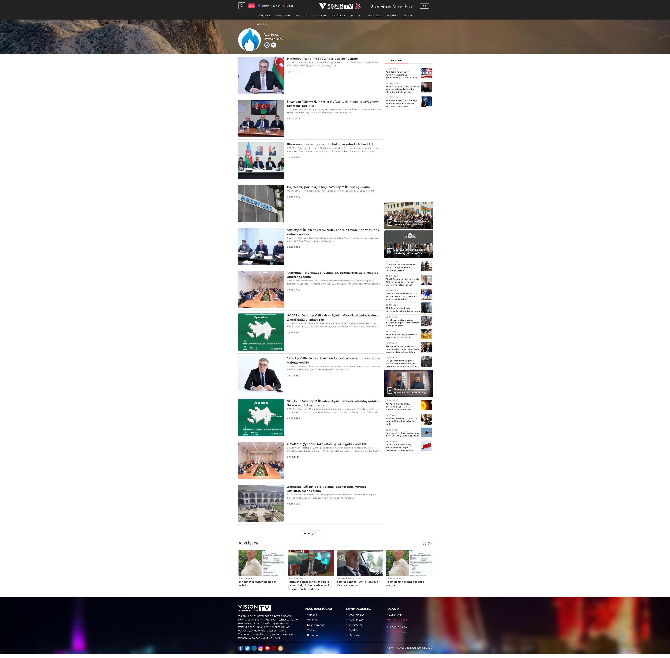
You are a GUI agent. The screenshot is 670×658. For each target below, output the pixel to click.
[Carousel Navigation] (427, 543)
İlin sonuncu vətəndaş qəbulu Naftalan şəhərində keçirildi (330, 144)
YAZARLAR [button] (319, 15)
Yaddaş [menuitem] (311, 630)
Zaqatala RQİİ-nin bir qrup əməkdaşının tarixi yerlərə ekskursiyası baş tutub (326, 489)
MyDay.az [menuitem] (354, 635)
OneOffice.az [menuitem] (356, 615)
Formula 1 (338, 15)
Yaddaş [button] (355, 15)
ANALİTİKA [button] (301, 15)
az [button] (424, 6)
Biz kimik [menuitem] (312, 635)
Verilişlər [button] (283, 15)
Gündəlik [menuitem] (312, 615)
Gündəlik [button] (264, 15)
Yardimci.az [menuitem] (356, 625)
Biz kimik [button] (392, 15)
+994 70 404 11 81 (398, 619)
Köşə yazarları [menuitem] (315, 625)
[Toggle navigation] (241, 5)
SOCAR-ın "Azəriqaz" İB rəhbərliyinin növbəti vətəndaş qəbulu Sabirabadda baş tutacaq (333, 403)
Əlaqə (408, 15)
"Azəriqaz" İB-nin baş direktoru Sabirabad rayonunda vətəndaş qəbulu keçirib (334, 360)
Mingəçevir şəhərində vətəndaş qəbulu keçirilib (322, 58)
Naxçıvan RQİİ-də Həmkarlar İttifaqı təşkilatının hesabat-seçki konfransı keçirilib (333, 103)
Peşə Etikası (374, 15)
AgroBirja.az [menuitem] (356, 620)
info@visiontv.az (397, 631)
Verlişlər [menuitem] (312, 620)
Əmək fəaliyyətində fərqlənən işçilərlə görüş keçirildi (327, 444)
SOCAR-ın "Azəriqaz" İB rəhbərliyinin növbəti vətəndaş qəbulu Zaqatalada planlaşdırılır (333, 317)
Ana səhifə (247, 24)
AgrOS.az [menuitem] (354, 630)
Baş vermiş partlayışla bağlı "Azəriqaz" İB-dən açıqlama (328, 187)
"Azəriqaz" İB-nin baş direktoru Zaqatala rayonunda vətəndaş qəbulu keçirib (333, 232)
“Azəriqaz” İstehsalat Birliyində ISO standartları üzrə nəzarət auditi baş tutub (332, 275)
